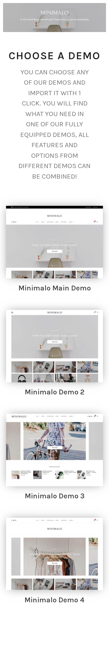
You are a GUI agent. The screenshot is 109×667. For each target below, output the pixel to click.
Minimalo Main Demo (54, 288)
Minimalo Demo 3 (54, 496)
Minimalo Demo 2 (54, 392)
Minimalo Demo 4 (54, 600)
